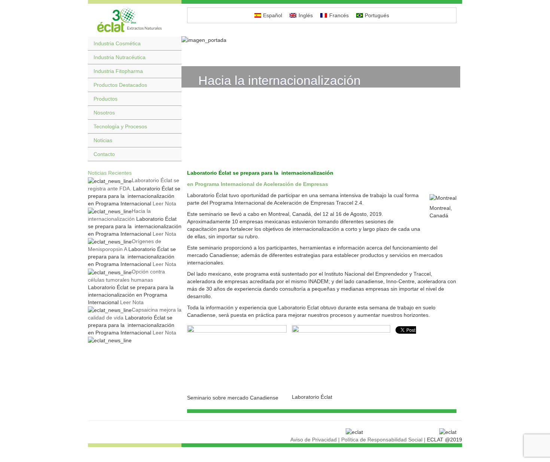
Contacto (104, 154)
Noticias (103, 140)
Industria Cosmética (117, 43)
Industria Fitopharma (118, 71)
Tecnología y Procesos (120, 126)
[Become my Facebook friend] (544, 45)
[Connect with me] (544, 58)
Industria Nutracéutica (120, 57)
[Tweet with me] (544, 71)
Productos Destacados (120, 85)
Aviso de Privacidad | (315, 440)
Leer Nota (163, 203)
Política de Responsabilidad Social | (383, 440)
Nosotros (104, 113)
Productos (105, 99)
